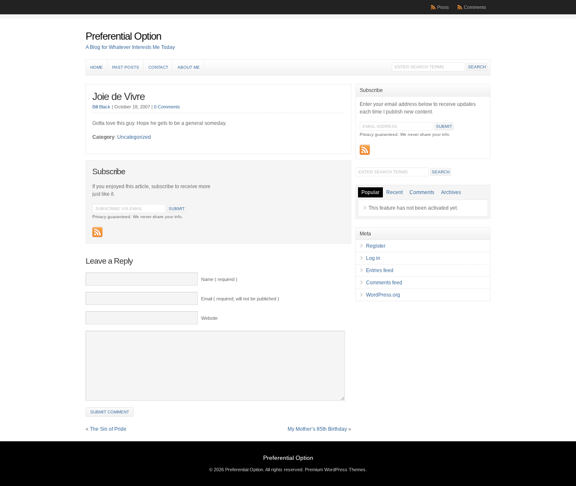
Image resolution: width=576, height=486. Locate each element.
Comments (475, 7)
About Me (189, 67)
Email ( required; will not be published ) (240, 298)
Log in (373, 258)
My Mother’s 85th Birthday (317, 429)
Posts (443, 7)
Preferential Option (123, 36)
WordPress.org (383, 295)
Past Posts (125, 67)
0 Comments (167, 106)
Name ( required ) (219, 279)
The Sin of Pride (108, 429)
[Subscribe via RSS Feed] (97, 232)
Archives (451, 192)
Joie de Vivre (118, 96)
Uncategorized (134, 137)
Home (96, 67)
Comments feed (384, 283)
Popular (370, 192)
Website (209, 318)
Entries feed (379, 270)
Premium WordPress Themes (335, 469)
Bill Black (101, 106)
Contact (158, 67)
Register (375, 246)
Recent (394, 192)
